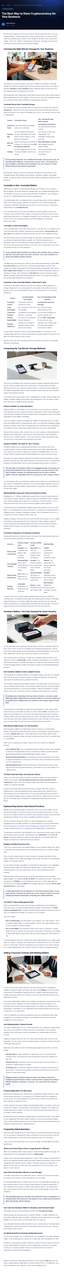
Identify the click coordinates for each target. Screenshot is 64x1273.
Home (3, 5)
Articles (9, 5)
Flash (52, 268)
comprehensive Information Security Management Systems (26, 826)
